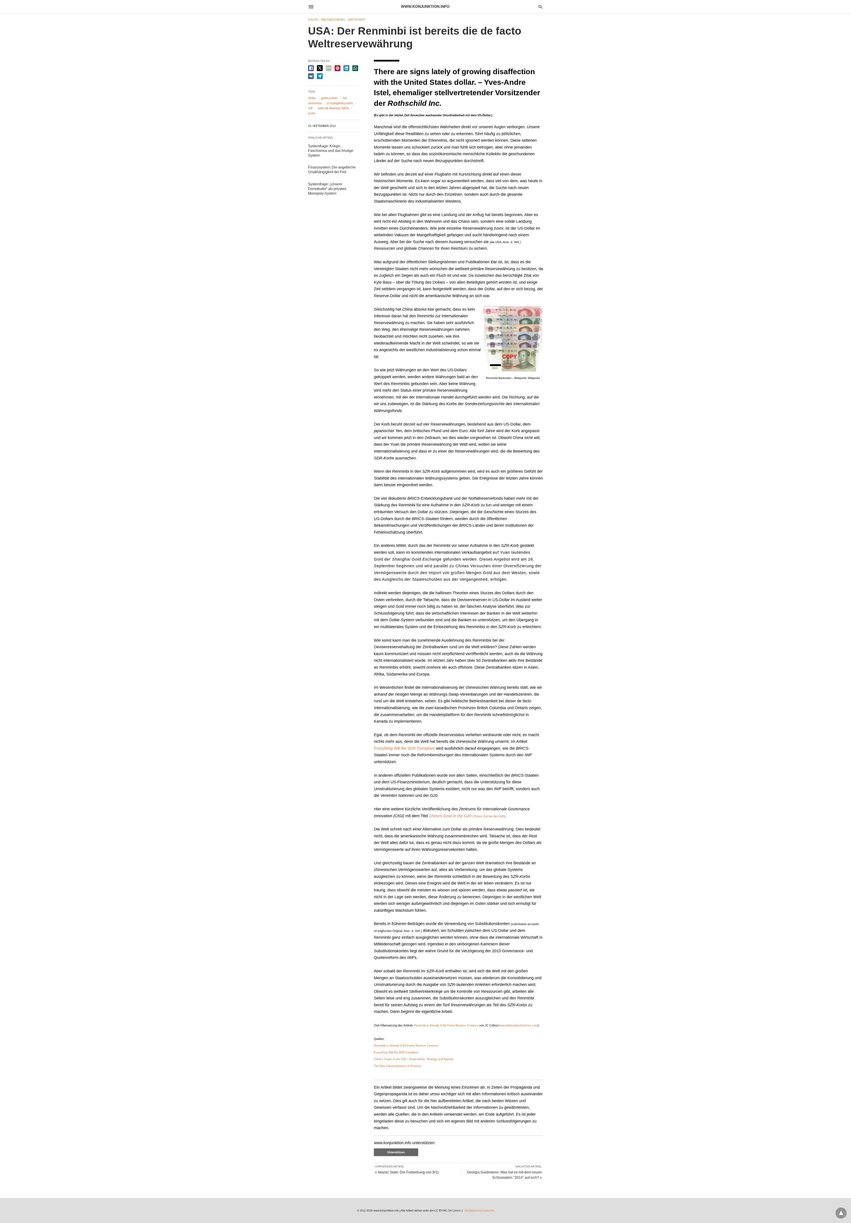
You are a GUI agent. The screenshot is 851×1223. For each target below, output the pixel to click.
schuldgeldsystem (340, 103)
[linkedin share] (346, 68)
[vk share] (311, 76)
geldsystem (329, 98)
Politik (313, 19)
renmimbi (315, 103)
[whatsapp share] (355, 68)
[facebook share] (311, 68)
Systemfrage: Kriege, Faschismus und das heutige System (330, 150)
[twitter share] (320, 68)
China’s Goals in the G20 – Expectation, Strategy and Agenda (413, 1059)
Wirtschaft (356, 19)
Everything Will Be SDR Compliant (404, 748)
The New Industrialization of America (397, 1066)
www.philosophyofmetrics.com (518, 1025)
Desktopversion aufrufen (479, 1210)
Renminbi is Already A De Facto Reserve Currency (446, 1025)
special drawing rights (333, 108)
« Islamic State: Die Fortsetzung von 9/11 (407, 1172)
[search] (540, 6)
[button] (513, 339)
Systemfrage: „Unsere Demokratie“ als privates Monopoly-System (327, 188)
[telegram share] (320, 76)
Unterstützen (396, 1152)
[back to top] (841, 1213)
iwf (345, 98)
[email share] (329, 68)
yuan (311, 113)
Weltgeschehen (333, 19)
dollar (312, 98)
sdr (310, 108)
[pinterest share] (337, 68)
